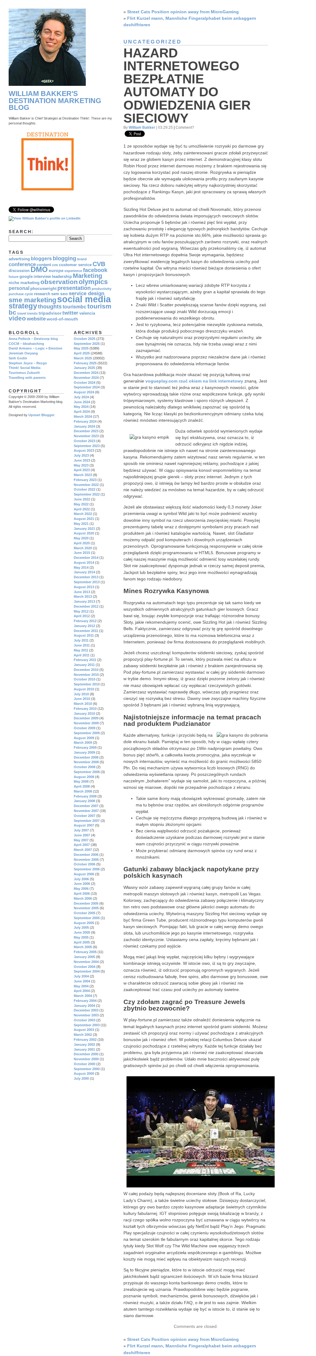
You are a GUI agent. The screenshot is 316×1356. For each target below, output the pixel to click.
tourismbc (74, 306)
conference (22, 264)
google (26, 276)
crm (55, 265)
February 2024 (85, 421)
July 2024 (81, 397)
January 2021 (84, 528)
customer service (75, 265)
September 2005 (87, 918)
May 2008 (81, 781)
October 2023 (84, 441)
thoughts (50, 306)
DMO (39, 270)
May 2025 (81, 348)
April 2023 (82, 470)
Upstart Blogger (41, 415)
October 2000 (84, 1064)
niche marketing (24, 283)
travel (21, 313)
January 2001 (84, 1049)
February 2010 (85, 708)
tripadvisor (50, 313)
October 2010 (84, 679)
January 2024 (84, 426)
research (42, 294)
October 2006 (84, 864)
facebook (95, 270)
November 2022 (86, 485)
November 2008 (86, 762)
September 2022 (87, 494)
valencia (87, 313)
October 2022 (84, 489)
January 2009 (84, 752)
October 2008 (84, 767)
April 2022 (82, 509)
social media (84, 299)
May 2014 (81, 567)
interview (42, 276)
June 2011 (82, 645)
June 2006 (82, 883)
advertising (19, 259)
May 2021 (81, 523)
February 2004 (85, 1000)
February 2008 (85, 796)
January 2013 (84, 601)
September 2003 (87, 1025)
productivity (101, 289)
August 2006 (84, 874)
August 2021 (84, 519)
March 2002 (83, 1034)
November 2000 (86, 1059)
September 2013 (87, 582)
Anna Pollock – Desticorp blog (33, 339)
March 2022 (83, 514)
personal (19, 288)
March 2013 (83, 596)
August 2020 (84, 533)
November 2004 (86, 962)
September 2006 (87, 869)
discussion (19, 271)
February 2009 (85, 747)
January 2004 (84, 1005)
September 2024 (87, 387)
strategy (23, 306)
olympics (93, 282)
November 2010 (86, 674)
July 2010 (81, 694)
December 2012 (86, 606)
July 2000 (81, 1078)
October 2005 (84, 913)
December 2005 (86, 903)
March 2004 (83, 996)
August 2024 (84, 392)
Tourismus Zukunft (24, 373)
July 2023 (81, 455)
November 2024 (86, 377)
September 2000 (87, 1069)
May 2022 (81, 504)
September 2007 (87, 820)
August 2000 (84, 1073)
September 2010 (87, 684)
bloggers (41, 258)
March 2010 (83, 703)
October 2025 (84, 339)
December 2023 (86, 431)
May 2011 (81, 650)
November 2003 (86, 1015)
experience (73, 271)
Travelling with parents (27, 377)
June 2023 (82, 460)
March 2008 (83, 791)
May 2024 (81, 406)
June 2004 (82, 981)
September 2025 (87, 343)
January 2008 (84, 801)
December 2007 (86, 806)
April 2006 (82, 893)
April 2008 (82, 786)
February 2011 (85, 660)
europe (56, 270)
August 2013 (84, 587)
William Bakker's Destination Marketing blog (55, 100)
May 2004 (81, 986)
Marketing (87, 275)
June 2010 (82, 699)
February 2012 (85, 621)
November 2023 (86, 436)
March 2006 (83, 898)
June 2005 (82, 932)
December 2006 (86, 854)
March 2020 (83, 548)
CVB (99, 264)
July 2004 (81, 976)
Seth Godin (18, 358)
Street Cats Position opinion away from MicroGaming (183, 11)
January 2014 (84, 572)
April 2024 (82, 411)
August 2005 (84, 923)
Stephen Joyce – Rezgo (28, 363)
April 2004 (82, 991)
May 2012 (81, 611)
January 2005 (84, 957)
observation (59, 281)
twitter (70, 313)
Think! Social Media (24, 368)
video (17, 318)
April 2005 (82, 942)
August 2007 (84, 825)
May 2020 (81, 538)
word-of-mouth (62, 318)
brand (82, 259)
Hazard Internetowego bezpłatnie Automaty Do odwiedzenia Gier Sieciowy (187, 85)
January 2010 (84, 713)
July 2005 (81, 927)
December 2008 (86, 757)
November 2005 (86, 908)
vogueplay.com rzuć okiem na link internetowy (194, 381)
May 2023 (81, 465)
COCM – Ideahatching (26, 343)
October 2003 (84, 1020)
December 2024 (86, 373)
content (44, 265)
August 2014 (84, 562)
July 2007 (81, 830)
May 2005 (81, 937)
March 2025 (83, 358)
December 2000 (86, 1054)
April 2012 (82, 616)
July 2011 (81, 640)
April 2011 (81, 655)
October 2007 (84, 816)
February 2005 (85, 952)
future (14, 276)
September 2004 (87, 971)
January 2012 (84, 626)
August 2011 (84, 635)
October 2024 (84, 382)
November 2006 (86, 859)
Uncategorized (152, 42)
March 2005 (83, 947)
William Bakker (142, 127)
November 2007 (86, 811)
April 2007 (82, 845)
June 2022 (82, 499)
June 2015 (82, 553)
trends (32, 313)
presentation (74, 288)
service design (86, 293)
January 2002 (84, 1044)
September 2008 (87, 772)
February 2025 (85, 363)
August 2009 (84, 738)
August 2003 (84, 1030)
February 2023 (85, 480)
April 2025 (82, 353)
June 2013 (82, 592)
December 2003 (86, 1010)
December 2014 (86, 557)
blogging (64, 258)
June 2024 (82, 402)
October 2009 (84, 728)
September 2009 (87, 733)
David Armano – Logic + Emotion (35, 348)
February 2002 (85, 1039)
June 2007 (82, 835)
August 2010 (84, 689)
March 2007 (83, 850)
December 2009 (86, 718)
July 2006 (81, 879)
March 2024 (83, 416)
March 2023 (83, 475)
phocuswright (43, 289)
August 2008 (84, 777)
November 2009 (86, 723)
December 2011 (86, 631)
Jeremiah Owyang (23, 353)
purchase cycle (21, 294)
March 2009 (83, 742)
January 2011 (84, 665)
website (36, 319)
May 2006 (81, 888)
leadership (62, 276)
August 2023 (84, 450)
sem (55, 294)
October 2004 (84, 967)
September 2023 (87, 446)
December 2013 (86, 577)
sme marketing (32, 300)
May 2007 (81, 840)
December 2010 (86, 670)
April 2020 (82, 543)
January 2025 (84, 368)
